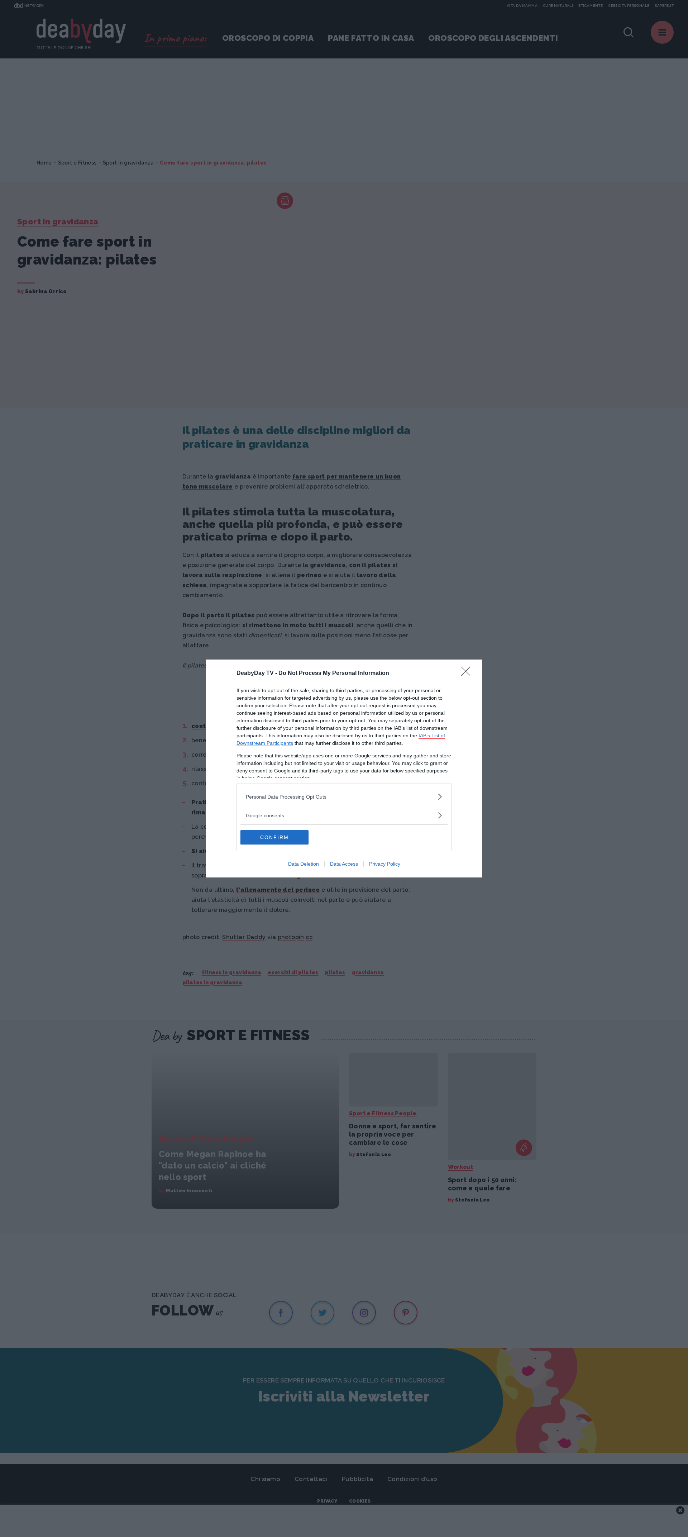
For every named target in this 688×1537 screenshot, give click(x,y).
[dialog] (344, 768)
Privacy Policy (384, 864)
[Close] (468, 673)
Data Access (344, 864)
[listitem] (344, 796)
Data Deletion (303, 864)
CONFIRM (274, 837)
